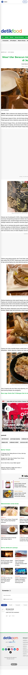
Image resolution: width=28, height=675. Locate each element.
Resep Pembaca (19, 37)
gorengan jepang (15, 438)
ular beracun (5, 438)
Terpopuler (5, 40)
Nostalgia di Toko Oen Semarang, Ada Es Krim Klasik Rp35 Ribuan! (6, 580)
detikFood (3, 52)
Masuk (25, 1)
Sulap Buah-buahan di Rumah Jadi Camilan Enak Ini (8, 538)
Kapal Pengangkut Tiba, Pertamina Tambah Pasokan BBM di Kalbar (21, 563)
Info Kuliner (11, 52)
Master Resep (21, 40)
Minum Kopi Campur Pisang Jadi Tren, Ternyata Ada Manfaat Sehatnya (9, 521)
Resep (11, 37)
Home (6, 37)
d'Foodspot (13, 40)
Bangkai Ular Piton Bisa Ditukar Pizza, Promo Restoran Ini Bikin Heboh (12, 459)
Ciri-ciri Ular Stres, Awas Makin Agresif (10, 462)
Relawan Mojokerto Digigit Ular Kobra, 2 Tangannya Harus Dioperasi (11, 468)
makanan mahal (14, 442)
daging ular (5, 442)
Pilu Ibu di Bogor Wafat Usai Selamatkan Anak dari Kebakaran (7, 562)
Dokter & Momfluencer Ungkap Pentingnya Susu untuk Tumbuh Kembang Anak (21, 580)
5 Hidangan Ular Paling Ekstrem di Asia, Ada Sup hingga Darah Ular (13, 454)
